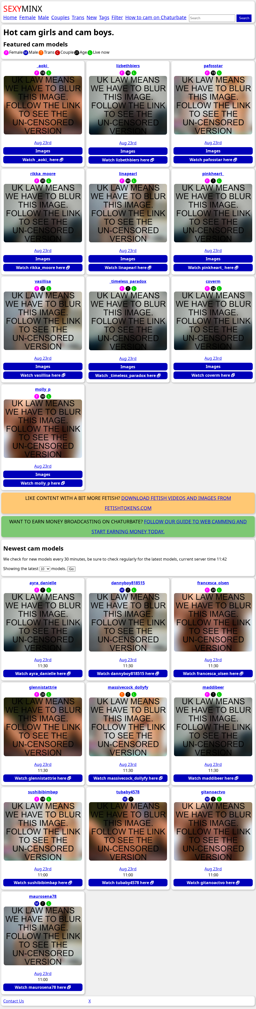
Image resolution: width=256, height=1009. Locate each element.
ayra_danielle (43, 583)
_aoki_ (43, 65)
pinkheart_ (213, 173)
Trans (78, 17)
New (91, 17)
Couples (60, 17)
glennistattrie (43, 687)
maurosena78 (42, 896)
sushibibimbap (43, 792)
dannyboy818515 (128, 583)
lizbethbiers (128, 65)
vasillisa (43, 281)
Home (10, 17)
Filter (117, 17)
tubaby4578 (128, 792)
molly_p (42, 389)
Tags (104, 17)
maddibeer (213, 687)
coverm (213, 281)
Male (43, 17)
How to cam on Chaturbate (155, 17)
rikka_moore (43, 173)
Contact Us (13, 1001)
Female (27, 17)
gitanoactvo (213, 792)
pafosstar (213, 65)
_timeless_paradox (128, 281)
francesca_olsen (213, 583)
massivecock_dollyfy (128, 687)
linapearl (128, 173)
